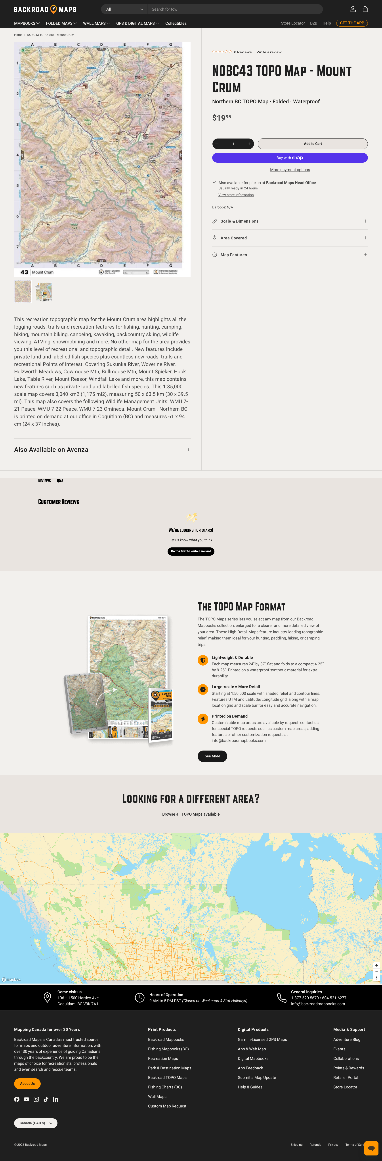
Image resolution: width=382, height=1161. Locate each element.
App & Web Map (252, 1049)
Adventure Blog (346, 1039)
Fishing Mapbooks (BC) (168, 1049)
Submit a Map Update (257, 1077)
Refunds (315, 1144)
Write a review (269, 52)
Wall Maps (157, 1096)
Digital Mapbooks (253, 1058)
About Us (27, 1084)
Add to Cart (313, 144)
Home (18, 35)
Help (327, 23)
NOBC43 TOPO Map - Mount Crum (50, 35)
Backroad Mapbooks (166, 1039)
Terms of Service (357, 1144)
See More (212, 756)
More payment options (290, 169)
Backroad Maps (36, 1144)
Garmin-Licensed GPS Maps (262, 1039)
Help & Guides (250, 1087)
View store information (236, 195)
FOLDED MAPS (59, 23)
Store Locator (293, 23)
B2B (313, 23)
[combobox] (212, 9)
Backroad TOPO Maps (167, 1077)
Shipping (297, 1144)
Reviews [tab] (44, 480)
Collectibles (176, 23)
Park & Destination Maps (169, 1068)
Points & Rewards (348, 1068)
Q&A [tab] (60, 480)
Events (339, 1049)
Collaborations (346, 1058)
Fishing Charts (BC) (165, 1087)
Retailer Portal (345, 1077)
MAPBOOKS (24, 23)
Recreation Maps (163, 1058)
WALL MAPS (94, 23)
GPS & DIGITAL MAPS (135, 23)
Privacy (333, 1144)
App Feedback (250, 1068)
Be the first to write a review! (191, 551)
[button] (365, 9)
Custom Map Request (167, 1106)
